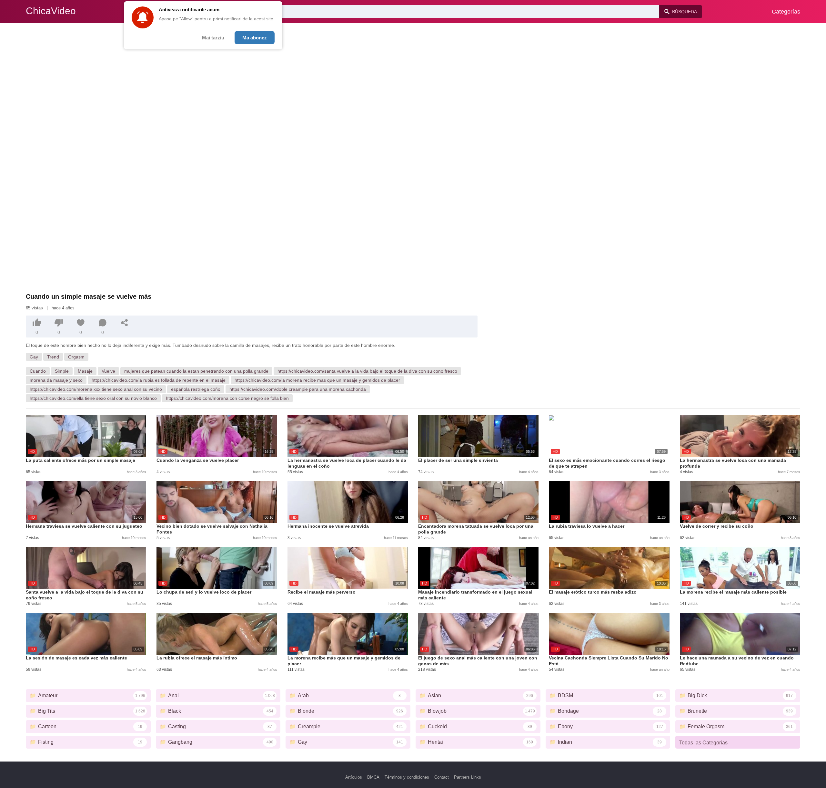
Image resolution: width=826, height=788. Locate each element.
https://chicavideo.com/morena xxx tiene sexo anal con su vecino (96, 389)
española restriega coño (195, 389)
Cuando (38, 371)
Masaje (85, 371)
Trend (53, 356)
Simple (62, 371)
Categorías (786, 11)
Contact (441, 777)
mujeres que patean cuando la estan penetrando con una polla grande (196, 371)
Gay (34, 356)
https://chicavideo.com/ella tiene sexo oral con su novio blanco (93, 398)
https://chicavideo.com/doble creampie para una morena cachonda (297, 389)
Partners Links (467, 777)
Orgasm (76, 356)
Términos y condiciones (407, 777)
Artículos (353, 777)
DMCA (373, 777)
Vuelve (108, 371)
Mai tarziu (213, 37)
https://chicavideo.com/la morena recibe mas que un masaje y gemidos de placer (317, 380)
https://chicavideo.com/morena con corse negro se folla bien (227, 398)
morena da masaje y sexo (56, 380)
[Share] (124, 323)
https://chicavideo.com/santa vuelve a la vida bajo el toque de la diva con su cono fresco (367, 371)
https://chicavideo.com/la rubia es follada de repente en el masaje (159, 380)
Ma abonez (254, 37)
